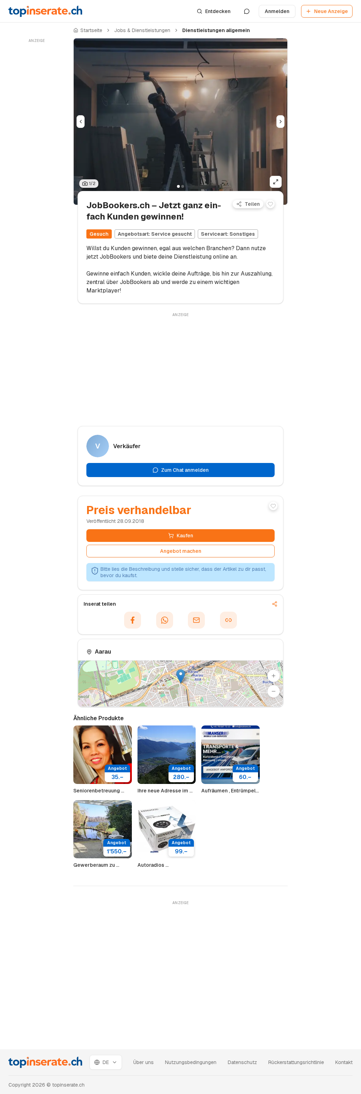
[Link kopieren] (228, 620)
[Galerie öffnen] (276, 182)
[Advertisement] (36, 150)
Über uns (143, 1062)
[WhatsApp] (164, 620)
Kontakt (344, 1062)
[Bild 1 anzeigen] (178, 186)
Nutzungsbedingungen (190, 1062)
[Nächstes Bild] (280, 121)
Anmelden (277, 11)
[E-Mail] (196, 620)
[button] (180, 676)
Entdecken (218, 11)
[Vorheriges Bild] (81, 121)
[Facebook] (132, 620)
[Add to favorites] (270, 204)
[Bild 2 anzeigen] (182, 186)
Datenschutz (242, 1062)
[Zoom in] (273, 675)
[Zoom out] (273, 691)
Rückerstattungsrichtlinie (296, 1062)
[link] (216, 30)
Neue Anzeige (331, 11)
